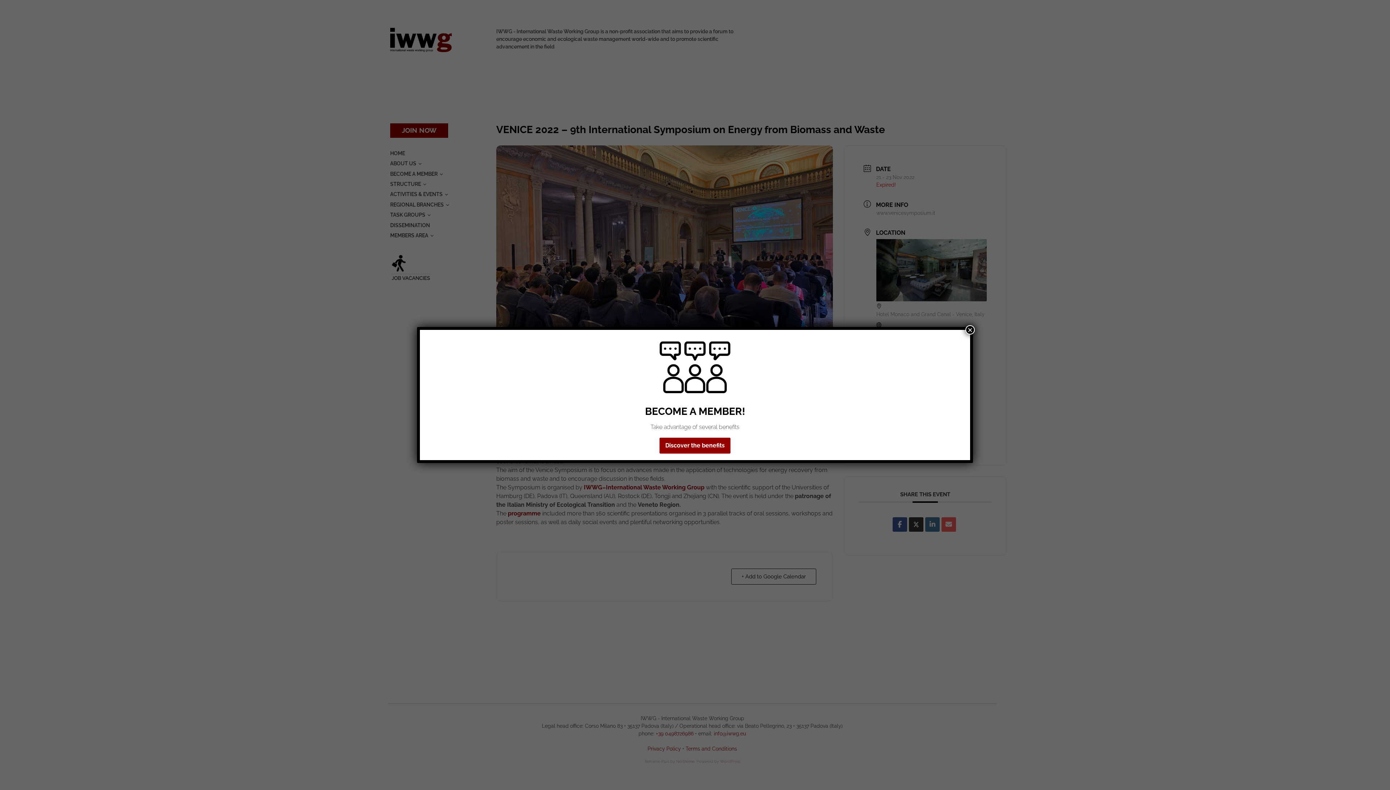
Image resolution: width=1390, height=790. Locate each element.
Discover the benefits (695, 445)
